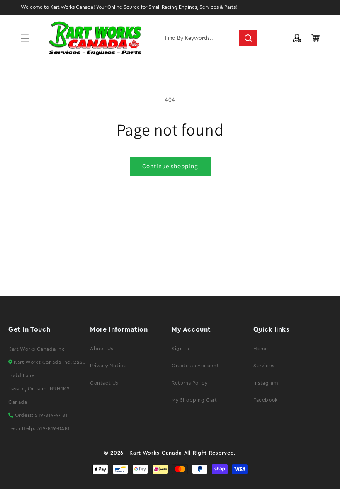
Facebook (265, 399)
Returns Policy (189, 382)
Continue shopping (170, 166)
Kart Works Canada (155, 452)
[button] (25, 38)
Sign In (180, 348)
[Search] (248, 38)
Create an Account (195, 365)
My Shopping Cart (194, 399)
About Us (101, 348)
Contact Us (104, 382)
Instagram (265, 382)
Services (263, 365)
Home (260, 348)
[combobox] (207, 38)
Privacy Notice (108, 365)
